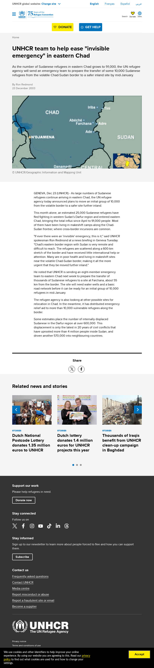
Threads (66, 526)
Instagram (31, 526)
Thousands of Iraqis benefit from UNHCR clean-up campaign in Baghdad (121, 442)
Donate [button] (133, 16)
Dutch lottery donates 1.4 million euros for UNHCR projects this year (75, 442)
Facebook (23, 526)
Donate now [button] (24, 500)
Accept (139, 654)
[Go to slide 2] (78, 466)
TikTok (49, 526)
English (94, 4)
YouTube (40, 526)
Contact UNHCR (22, 582)
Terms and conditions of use (26, 645)
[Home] (31, 14)
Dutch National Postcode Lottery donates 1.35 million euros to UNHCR (31, 442)
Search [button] (125, 16)
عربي (139, 4)
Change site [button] (49, 4)
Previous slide (16, 410)
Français (110, 4)
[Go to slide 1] (74, 466)
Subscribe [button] (22, 557)
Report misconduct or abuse (30, 594)
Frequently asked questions (30, 576)
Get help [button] (92, 27)
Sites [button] (140, 16)
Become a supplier (24, 606)
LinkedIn (57, 526)
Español (125, 4)
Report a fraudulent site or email (33, 600)
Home (15, 37)
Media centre (20, 588)
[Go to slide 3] (82, 466)
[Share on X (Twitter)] (72, 369)
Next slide (138, 410)
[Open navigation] (14, 14)
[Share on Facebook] (81, 369)
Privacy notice (19, 641)
